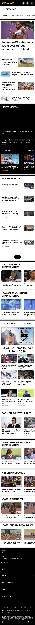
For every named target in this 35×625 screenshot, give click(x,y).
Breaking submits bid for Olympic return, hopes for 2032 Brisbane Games (10, 198)
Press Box (4, 609)
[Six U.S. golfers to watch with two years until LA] (26, 393)
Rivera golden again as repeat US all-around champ (11, 284)
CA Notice (17, 610)
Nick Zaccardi (4, 52)
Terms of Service (24, 610)
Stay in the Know (6, 556)
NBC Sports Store (28, 607)
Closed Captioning (16, 607)
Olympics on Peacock (17, 15)
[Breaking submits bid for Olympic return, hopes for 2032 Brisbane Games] (29, 199)
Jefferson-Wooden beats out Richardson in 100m (11, 490)
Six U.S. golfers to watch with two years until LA (25, 401)
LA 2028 (27, 15)
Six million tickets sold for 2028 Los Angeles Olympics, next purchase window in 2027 (11, 213)
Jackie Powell (4, 405)
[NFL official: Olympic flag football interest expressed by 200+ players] (29, 242)
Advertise (3, 607)
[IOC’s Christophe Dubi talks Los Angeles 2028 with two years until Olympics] (11, 422)
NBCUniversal (10, 612)
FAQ (22, 607)
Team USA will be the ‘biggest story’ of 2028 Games (8, 382)
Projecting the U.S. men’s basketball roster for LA (24, 382)
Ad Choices (10, 609)
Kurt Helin (20, 387)
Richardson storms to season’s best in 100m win (10, 462)
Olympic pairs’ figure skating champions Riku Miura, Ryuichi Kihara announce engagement (21, 98)
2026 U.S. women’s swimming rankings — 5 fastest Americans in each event (9, 61)
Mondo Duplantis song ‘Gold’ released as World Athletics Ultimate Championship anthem (11, 227)
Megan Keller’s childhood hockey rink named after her (10, 185)
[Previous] (29, 151)
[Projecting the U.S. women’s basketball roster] (9, 393)
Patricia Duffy (21, 405)
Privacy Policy (17, 609)
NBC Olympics (6, 15)
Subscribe (5, 562)
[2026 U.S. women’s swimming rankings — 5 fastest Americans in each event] (26, 62)
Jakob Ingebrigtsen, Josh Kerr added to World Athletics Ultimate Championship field (8, 86)
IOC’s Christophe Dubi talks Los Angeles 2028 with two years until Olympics (11, 431)
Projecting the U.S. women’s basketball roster (8, 401)
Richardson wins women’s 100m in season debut (10, 516)
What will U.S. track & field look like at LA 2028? (8, 366)
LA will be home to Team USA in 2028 (17, 349)
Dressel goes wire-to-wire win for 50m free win (10, 313)
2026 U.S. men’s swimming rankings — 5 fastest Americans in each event (22, 73)
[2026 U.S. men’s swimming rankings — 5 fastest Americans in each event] (5, 74)
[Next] (32, 151)
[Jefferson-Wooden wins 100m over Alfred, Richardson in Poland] (17, 30)
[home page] (7, 3)
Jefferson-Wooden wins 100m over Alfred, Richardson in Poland (17, 45)
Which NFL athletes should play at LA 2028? (25, 366)
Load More (17, 257)
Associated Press (5, 246)
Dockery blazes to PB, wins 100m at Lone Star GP (10, 543)
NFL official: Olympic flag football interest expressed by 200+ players (11, 242)
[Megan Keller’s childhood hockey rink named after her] (29, 186)
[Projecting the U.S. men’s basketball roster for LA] (26, 374)
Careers (9, 607)
